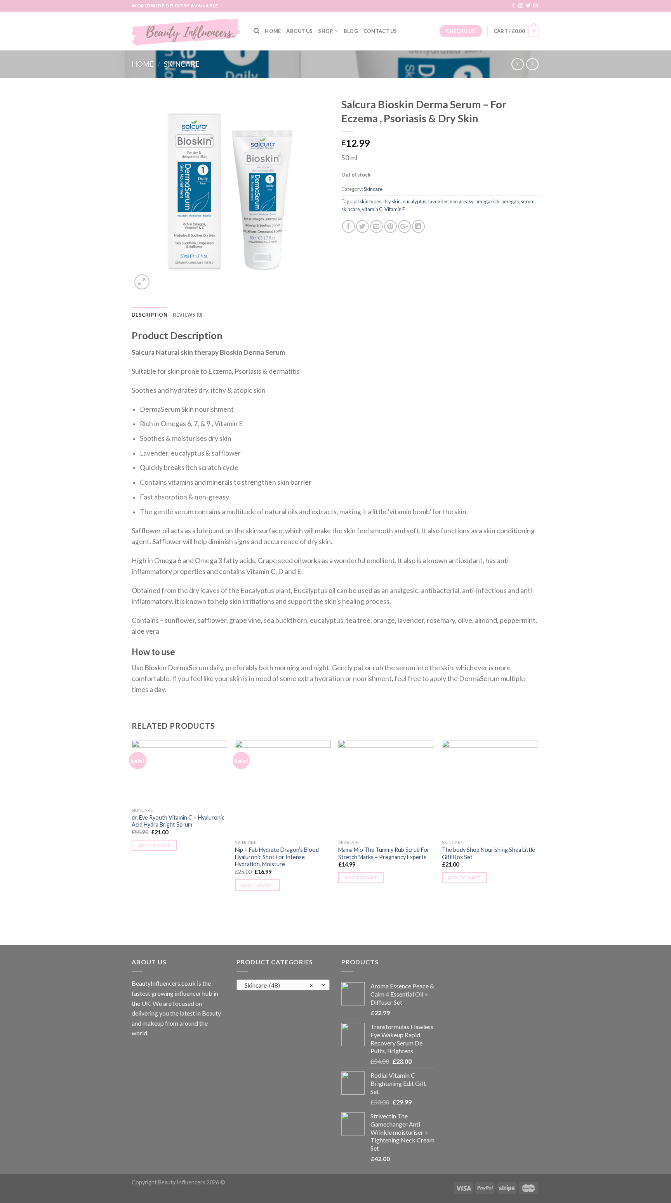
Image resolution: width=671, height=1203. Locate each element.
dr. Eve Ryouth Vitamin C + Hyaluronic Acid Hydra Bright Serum (178, 821)
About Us (299, 31)
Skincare (182, 64)
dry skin (392, 201)
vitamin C (372, 209)
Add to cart (154, 845)
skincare (350, 209)
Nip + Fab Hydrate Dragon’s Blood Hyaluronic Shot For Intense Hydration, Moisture (277, 856)
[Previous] (132, 841)
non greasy (461, 201)
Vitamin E (394, 209)
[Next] (537, 841)
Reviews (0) (188, 315)
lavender (438, 201)
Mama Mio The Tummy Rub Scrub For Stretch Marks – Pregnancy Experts (383, 853)
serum (528, 201)
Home (273, 31)
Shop (325, 31)
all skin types (367, 201)
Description (149, 315)
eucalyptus (414, 201)
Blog (351, 31)
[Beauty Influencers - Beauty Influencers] (187, 31)
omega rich (487, 201)
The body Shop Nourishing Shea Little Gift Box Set (488, 853)
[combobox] (283, 984)
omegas (510, 201)
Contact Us (380, 31)
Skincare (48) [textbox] (279, 985)
